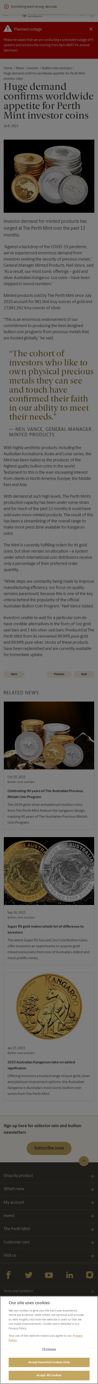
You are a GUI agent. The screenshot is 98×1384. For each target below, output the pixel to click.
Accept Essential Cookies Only (49, 1362)
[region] (49, 1340)
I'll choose (49, 1349)
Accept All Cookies (49, 1375)
